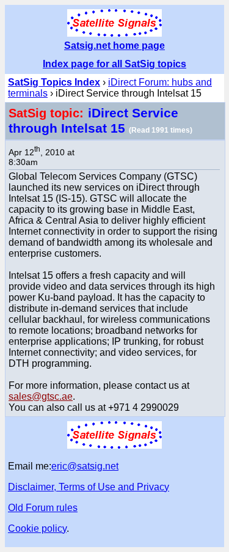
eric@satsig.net (84, 466)
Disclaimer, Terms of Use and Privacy (88, 487)
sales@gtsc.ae (41, 396)
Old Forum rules (43, 507)
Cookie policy (37, 528)
